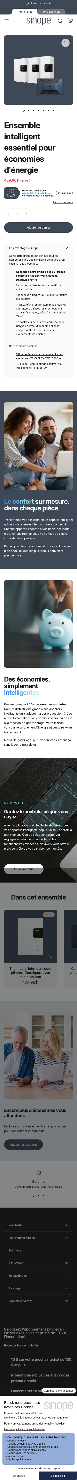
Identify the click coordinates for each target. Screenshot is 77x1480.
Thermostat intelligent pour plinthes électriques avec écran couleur (30, 972)
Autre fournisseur (63, 202)
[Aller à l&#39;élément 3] (33, 110)
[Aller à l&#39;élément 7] (53, 110)
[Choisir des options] (50, 956)
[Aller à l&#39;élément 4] (38, 110)
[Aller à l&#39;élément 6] (48, 110)
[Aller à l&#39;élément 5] (43, 110)
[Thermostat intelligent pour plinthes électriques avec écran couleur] (30, 936)
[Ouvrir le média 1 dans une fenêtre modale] (65, 43)
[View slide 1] (33, 1195)
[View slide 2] (38, 1195)
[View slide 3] (43, 1195)
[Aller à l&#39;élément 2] (28, 110)
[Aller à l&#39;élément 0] (23, 110)
